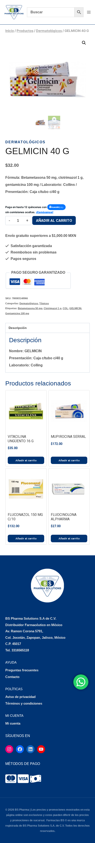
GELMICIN (75, 308)
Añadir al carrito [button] (26, 460)
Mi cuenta (12, 723)
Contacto (12, 677)
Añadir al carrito (54, 220)
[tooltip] (10, 778)
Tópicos (44, 303)
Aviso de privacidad (20, 697)
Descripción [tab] (18, 328)
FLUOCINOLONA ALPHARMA (63, 517)
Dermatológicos (25, 142)
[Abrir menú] (89, 12)
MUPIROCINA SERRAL (68, 436)
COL (65, 308)
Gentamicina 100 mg (17, 313)
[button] (84, 43)
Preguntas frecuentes (21, 670)
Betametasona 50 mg (30, 308)
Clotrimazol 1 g (52, 308)
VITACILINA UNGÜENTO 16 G (21, 438)
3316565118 (20, 650)
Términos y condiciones (23, 703)
